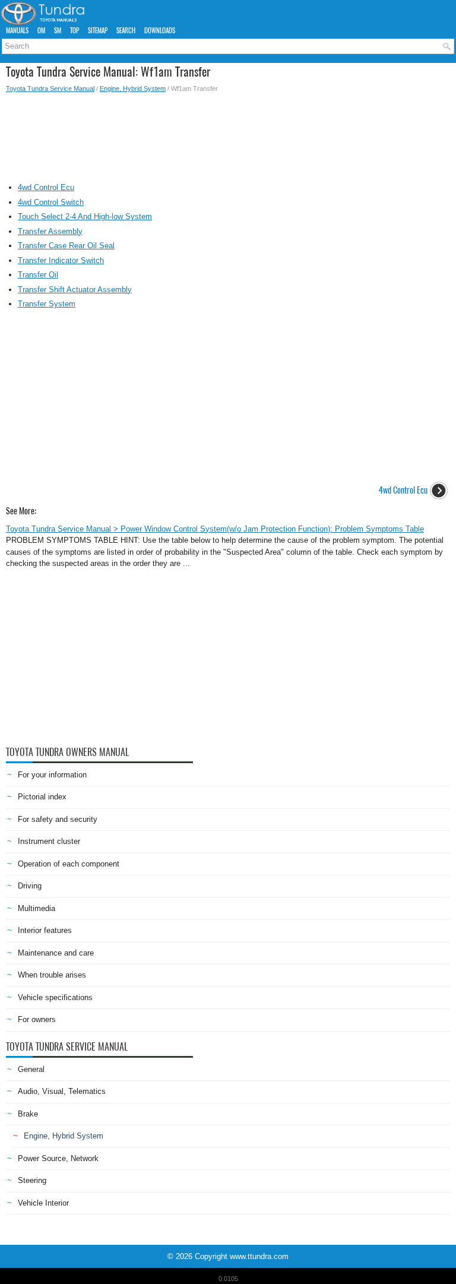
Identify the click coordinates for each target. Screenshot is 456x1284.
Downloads (159, 30)
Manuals (17, 30)
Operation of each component (68, 863)
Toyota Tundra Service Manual (50, 88)
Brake (28, 1113)
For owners (37, 1019)
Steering (32, 1180)
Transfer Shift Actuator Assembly (75, 289)
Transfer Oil (38, 274)
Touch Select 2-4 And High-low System (85, 216)
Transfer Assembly (50, 231)
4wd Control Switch (51, 202)
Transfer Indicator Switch (61, 260)
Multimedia (36, 908)
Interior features (45, 930)
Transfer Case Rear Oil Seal (66, 245)
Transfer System (46, 303)
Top (74, 30)
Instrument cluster (49, 841)
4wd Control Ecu (46, 187)
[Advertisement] (228, 134)
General (31, 1069)
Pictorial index (42, 796)
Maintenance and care (56, 952)
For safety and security (57, 819)
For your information (52, 774)
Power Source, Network (58, 1158)
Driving (30, 885)
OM (41, 30)
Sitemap (97, 30)
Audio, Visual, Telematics (62, 1091)
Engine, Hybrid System (133, 88)
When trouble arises (52, 974)
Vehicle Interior (43, 1202)
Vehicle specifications (55, 997)
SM (57, 30)
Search (125, 30)
